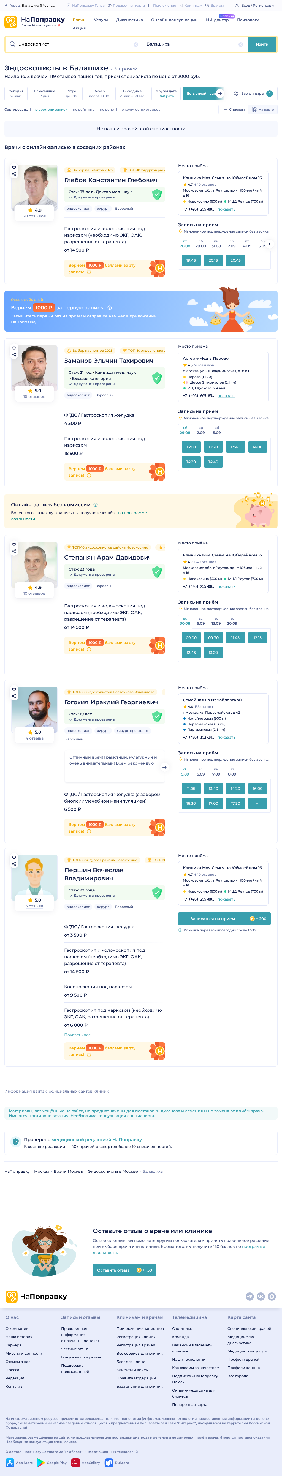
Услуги (101, 19)
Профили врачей (243, 1359)
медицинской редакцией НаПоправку (96, 1139)
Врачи (79, 19)
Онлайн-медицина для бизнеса (194, 1393)
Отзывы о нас (18, 1361)
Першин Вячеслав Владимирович (94, 874)
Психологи (248, 19)
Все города (237, 1376)
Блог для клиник (132, 1361)
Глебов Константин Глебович (111, 180)
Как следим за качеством (195, 1367)
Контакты (14, 1386)
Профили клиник (243, 1367)
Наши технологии (188, 1359)
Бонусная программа (81, 1357)
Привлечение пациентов (140, 1328)
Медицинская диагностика (240, 1340)
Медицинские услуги (247, 1351)
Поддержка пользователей (75, 1368)
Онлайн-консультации (174, 19)
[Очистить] (135, 44)
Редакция (15, 1378)
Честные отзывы (76, 1349)
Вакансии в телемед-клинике (192, 1348)
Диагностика (129, 19)
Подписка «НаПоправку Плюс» (195, 1379)
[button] (74, 44)
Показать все (77, 1034)
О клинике (182, 1328)
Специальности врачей (249, 1328)
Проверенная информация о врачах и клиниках (80, 1334)
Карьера (13, 1345)
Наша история (19, 1337)
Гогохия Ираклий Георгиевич (111, 702)
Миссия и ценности (24, 1353)
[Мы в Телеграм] (250, 1296)
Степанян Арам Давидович (108, 557)
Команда (180, 1337)
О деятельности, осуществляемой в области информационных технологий (72, 1452)
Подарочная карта (189, 1404)
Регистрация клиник (136, 1337)
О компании (17, 1328)
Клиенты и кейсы (132, 1370)
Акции (79, 28)
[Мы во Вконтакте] (261, 1296)
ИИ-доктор (217, 19)
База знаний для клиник (139, 1386)
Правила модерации (136, 1378)
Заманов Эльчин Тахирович (109, 360)
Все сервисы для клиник (139, 1353)
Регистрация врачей (135, 1345)
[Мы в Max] (272, 1296)
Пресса (12, 1370)
